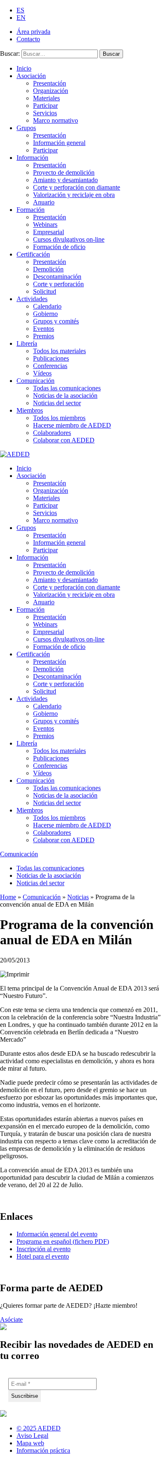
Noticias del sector (57, 402)
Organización (50, 90)
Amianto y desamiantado (65, 179)
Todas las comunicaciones (67, 388)
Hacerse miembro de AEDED (72, 425)
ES (20, 10)
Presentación (49, 83)
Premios (43, 336)
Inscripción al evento (44, 1248)
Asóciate (11, 1319)
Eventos (43, 328)
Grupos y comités (56, 321)
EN (21, 17)
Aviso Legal (32, 1435)
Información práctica (43, 1450)
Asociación (31, 75)
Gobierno (45, 313)
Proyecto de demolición (64, 172)
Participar (45, 105)
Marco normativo (55, 120)
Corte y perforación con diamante (76, 187)
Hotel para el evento (43, 1256)
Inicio (24, 68)
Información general (59, 142)
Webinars (45, 224)
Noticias (78, 896)
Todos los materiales (59, 350)
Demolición (48, 269)
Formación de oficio (59, 246)
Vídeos (42, 373)
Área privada (33, 31)
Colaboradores (52, 432)
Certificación (33, 254)
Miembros (30, 410)
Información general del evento (57, 1234)
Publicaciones (51, 358)
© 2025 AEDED (39, 1428)
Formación (31, 209)
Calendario (47, 306)
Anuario (43, 202)
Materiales (46, 98)
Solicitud (44, 291)
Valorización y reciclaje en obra (74, 194)
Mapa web (30, 1443)
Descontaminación (57, 276)
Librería (27, 343)
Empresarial (48, 231)
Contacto (28, 39)
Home (8, 896)
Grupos (26, 127)
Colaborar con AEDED (64, 440)
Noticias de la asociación (65, 395)
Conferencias (50, 365)
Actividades (32, 298)
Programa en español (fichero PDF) (63, 1241)
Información (32, 157)
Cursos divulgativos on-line (68, 239)
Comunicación (35, 380)
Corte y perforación (58, 283)
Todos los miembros (59, 417)
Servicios (45, 112)
